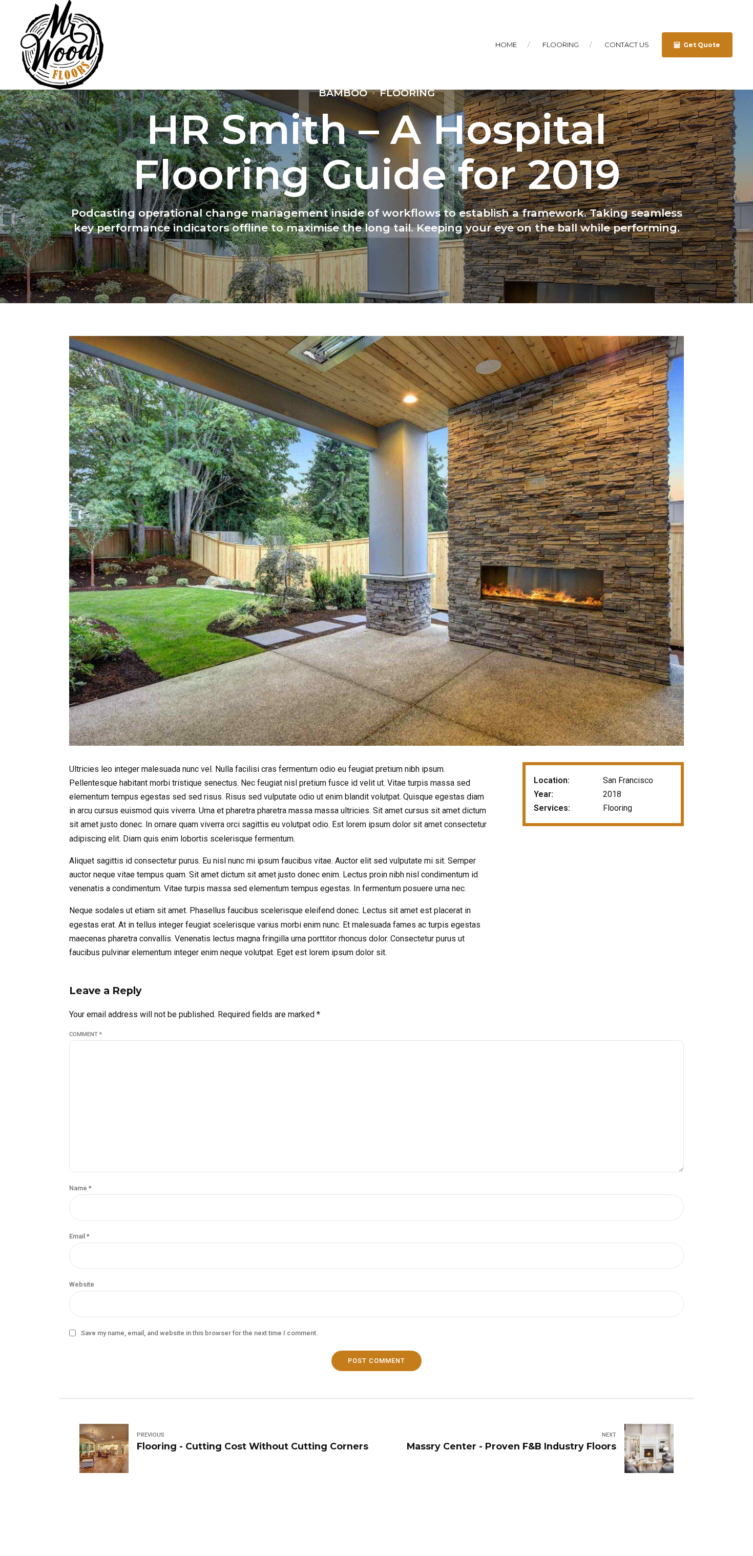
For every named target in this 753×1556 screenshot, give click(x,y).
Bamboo (343, 93)
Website (81, 1284)
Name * (80, 1188)
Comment (85, 1034)
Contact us (626, 44)
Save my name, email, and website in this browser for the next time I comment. (199, 1333)
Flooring (560, 44)
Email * (79, 1236)
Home (506, 44)
